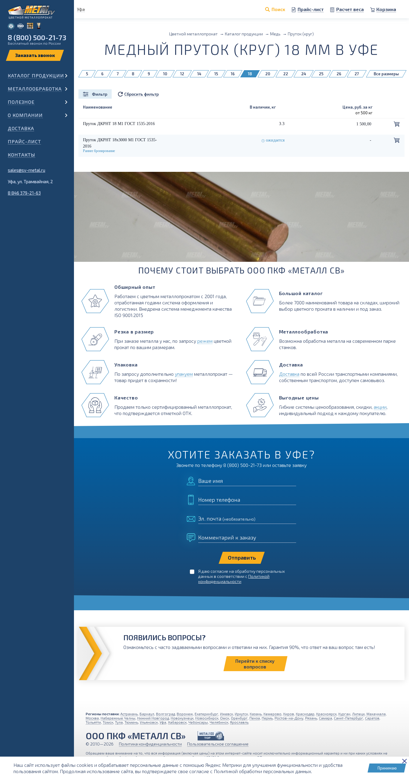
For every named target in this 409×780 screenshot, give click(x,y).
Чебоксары (198, 722)
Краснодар (305, 714)
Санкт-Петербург (348, 718)
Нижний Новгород (153, 718)
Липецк (358, 714)
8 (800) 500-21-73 (37, 37)
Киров (288, 714)
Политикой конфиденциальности (233, 579)
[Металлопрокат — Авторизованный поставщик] (211, 735)
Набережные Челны (118, 718)
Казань (256, 714)
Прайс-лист (24, 141)
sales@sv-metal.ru (26, 170)
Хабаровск (177, 722)
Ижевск (226, 714)
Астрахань (129, 714)
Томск (108, 722)
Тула (119, 722)
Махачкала (376, 714)
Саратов (372, 718)
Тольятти (93, 722)
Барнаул (147, 714)
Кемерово (272, 714)
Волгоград (165, 714)
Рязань (311, 718)
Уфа (163, 722)
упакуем (184, 374)
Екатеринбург (206, 714)
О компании (25, 115)
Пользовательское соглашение (218, 743)
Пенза (254, 718)
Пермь (267, 718)
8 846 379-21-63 (24, 193)
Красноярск (326, 714)
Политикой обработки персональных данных (262, 771)
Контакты (21, 154)
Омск (224, 718)
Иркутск (241, 714)
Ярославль (239, 722)
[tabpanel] (241, 224)
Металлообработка (35, 88)
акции (380, 407)
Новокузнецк (182, 718)
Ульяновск (149, 722)
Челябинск (219, 722)
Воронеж (185, 714)
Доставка (21, 128)
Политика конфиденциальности (150, 743)
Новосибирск (206, 718)
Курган (344, 714)
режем (205, 341)
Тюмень (131, 722)
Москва (92, 718)
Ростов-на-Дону (289, 718)
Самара (325, 718)
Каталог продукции (36, 75)
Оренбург (239, 718)
